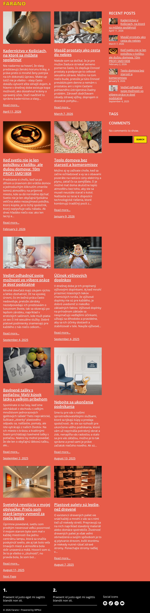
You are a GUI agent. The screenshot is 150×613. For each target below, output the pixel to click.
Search (140, 139)
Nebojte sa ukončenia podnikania (73, 404)
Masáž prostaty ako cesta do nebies (77, 52)
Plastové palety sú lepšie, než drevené (76, 506)
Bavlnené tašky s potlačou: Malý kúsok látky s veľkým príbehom (25, 394)
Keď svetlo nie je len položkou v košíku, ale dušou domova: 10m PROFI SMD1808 (23, 167)
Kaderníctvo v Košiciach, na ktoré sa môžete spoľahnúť (25, 55)
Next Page (9, 576)
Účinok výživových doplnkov (70, 277)
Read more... (11, 105)
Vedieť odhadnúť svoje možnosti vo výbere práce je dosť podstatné (26, 280)
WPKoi (37, 609)
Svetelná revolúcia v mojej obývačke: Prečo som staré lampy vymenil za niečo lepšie (26, 511)
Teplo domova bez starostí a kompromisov (76, 162)
